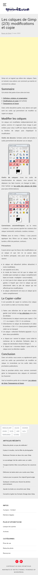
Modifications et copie (11, 101)
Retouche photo (8, 548)
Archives (6, 532)
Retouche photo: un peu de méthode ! (15, 445)
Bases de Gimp (6, 33)
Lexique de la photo (9, 527)
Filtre (11, 431)
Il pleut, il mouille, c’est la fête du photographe (18, 450)
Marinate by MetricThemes (13, 570)
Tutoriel (16, 434)
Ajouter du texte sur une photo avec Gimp (16, 489)
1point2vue (26, 566)
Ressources (7, 553)
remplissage (7, 434)
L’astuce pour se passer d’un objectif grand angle (19, 477)
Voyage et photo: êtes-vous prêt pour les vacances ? (19, 466)
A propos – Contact (9, 510)
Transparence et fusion (11, 103)
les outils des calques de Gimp (25, 186)
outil (24, 431)
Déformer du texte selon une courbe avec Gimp (18, 472)
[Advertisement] (19, 56)
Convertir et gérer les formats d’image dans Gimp (19, 494)
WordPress (19, 572)
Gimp (17, 431)
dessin (5, 431)
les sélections (24, 313)
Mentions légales (8, 515)
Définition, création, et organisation (15, 98)
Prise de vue (7, 543)
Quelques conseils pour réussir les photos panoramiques (16, 483)
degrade (25, 428)
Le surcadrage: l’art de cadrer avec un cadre (17, 460)
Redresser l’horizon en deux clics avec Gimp (17, 455)
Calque (16, 428)
